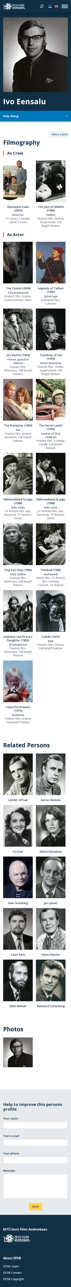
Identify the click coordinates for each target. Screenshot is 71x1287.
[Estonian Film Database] (14, 6)
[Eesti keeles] (50, 6)
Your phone (11, 1153)
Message (9, 1170)
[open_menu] (65, 6)
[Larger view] (35, 54)
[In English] (56, 6)
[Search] (42, 6)
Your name (10, 1118)
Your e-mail (11, 1136)
